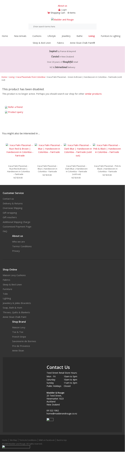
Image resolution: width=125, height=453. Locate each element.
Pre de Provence (21, 345)
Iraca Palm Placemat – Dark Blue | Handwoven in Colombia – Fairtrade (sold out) (76, 170)
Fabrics (6, 279)
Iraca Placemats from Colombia (30, 77)
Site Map (13, 440)
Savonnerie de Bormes (24, 341)
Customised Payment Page (17, 226)
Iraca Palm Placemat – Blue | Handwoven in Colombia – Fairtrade (47, 169)
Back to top (62, 440)
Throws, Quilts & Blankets (16, 312)
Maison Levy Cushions (14, 275)
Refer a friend (15, 106)
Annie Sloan (18, 350)
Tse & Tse (17, 331)
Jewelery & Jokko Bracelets (17, 303)
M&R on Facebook (47, 440)
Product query (15, 111)
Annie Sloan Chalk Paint (14, 316)
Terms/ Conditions (22, 246)
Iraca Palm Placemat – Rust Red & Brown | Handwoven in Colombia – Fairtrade (18, 170)
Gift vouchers (10, 217)
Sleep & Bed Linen (12, 284)
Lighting (7, 298)
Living (11, 77)
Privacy (16, 250)
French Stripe (19, 336)
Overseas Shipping (12, 207)
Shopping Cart (58, 12)
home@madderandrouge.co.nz (62, 413)
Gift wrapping (10, 212)
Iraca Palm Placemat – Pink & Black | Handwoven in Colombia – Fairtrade (107, 169)
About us (62, 5)
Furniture (7, 289)
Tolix (5, 293)
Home (5, 36)
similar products (93, 93)
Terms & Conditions (28, 440)
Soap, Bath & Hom (12, 307)
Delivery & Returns (13, 203)
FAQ (5, 231)
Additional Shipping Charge (16, 221)
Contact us (8, 198)
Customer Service (13, 193)
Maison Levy (18, 327)
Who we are (18, 241)
